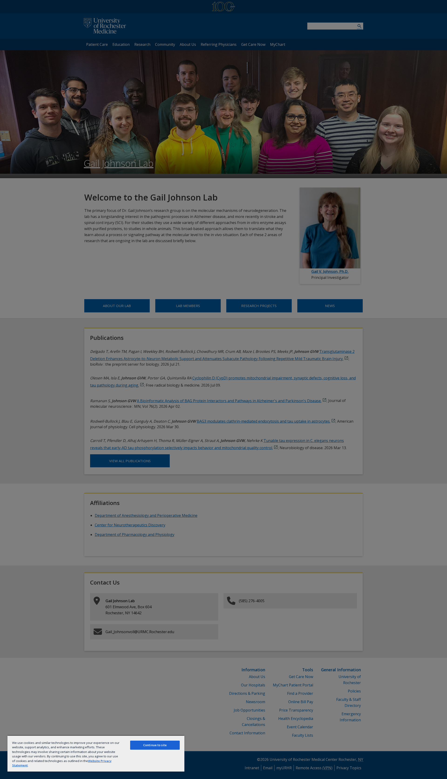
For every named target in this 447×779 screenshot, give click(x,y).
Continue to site (155, 745)
